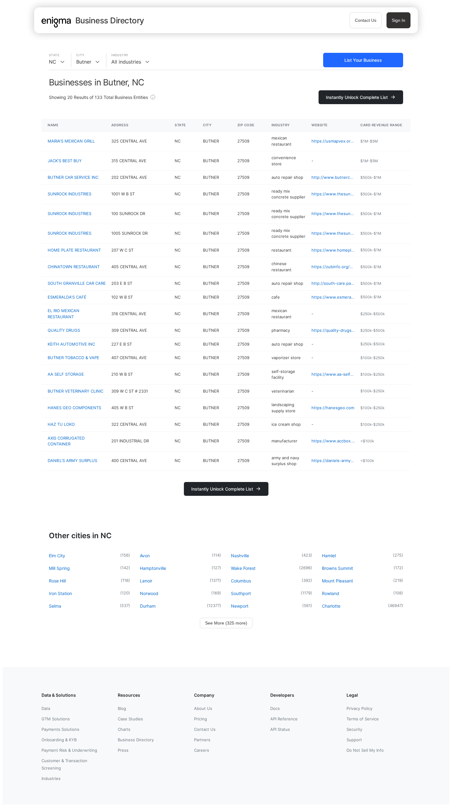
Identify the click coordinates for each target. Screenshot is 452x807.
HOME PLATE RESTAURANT (74, 250)
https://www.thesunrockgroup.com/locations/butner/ (333, 193)
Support (354, 739)
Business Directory (136, 739)
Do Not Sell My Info (365, 750)
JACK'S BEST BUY (65, 160)
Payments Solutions (60, 729)
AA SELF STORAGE (66, 374)
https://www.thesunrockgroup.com (333, 233)
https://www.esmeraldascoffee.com (333, 297)
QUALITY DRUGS (64, 330)
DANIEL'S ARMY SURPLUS (72, 460)
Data (46, 708)
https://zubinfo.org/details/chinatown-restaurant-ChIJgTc (333, 266)
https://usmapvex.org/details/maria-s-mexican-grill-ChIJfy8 (333, 141)
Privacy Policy (359, 708)
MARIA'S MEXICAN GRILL (71, 141)
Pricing (200, 718)
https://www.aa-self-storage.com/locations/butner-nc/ (333, 374)
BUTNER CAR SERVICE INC (73, 177)
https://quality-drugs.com (333, 330)
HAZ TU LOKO (61, 424)
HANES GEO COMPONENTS (74, 407)
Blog (122, 708)
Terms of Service (363, 718)
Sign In (398, 20)
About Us (203, 708)
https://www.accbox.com (333, 440)
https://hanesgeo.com (332, 407)
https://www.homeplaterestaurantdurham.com (333, 250)
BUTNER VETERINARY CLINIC (75, 391)
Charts (124, 729)
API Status (280, 729)
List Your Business (363, 60)
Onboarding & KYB (59, 739)
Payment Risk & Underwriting (69, 750)
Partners (202, 739)
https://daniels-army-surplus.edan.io (333, 460)
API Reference (284, 718)
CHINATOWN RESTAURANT (74, 266)
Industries (51, 778)
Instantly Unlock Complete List (357, 97)
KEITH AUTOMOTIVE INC (71, 344)
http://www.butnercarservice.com (333, 177)
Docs (275, 708)
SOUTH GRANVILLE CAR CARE (77, 283)
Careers (201, 750)
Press (123, 750)
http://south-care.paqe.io (333, 283)
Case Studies (130, 718)
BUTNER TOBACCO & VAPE (73, 357)
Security (354, 729)
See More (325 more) (226, 623)
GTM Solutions (56, 718)
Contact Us (365, 20)
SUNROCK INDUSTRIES (69, 193)
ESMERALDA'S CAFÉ (67, 297)
